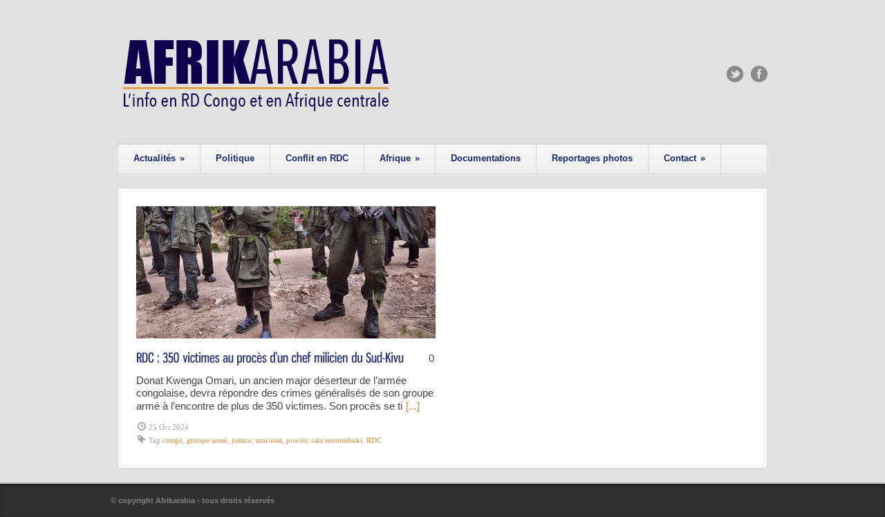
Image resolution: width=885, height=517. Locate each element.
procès (296, 440)
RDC (374, 440)
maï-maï (269, 440)
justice (242, 440)
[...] (413, 406)
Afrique (400, 158)
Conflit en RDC (317, 158)
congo (172, 440)
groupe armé (207, 440)
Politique (235, 158)
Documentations (486, 158)
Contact (684, 158)
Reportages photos (592, 158)
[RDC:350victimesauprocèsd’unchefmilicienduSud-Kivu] (270, 357)
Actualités (159, 158)
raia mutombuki (336, 440)
